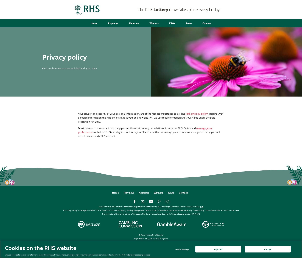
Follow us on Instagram (167, 201)
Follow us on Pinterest (159, 201)
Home (94, 23)
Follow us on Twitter (143, 201)
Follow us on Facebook (134, 201)
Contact (206, 23)
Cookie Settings (182, 249)
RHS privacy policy (197, 114)
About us (134, 23)
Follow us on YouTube (151, 201)
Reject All (218, 249)
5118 (201, 206)
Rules (189, 23)
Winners (154, 23)
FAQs (172, 23)
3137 (237, 210)
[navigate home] (86, 9)
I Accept (267, 249)
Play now (113, 23)
